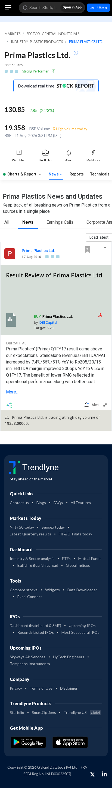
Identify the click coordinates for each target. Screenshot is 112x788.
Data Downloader (82, 589)
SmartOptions (44, 712)
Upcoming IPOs (82, 625)
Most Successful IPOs (80, 632)
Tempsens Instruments (30, 663)
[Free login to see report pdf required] (103, 315)
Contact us (19, 502)
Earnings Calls (59, 222)
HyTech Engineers (68, 656)
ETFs (66, 558)
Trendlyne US (82, 712)
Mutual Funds (89, 558)
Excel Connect (29, 596)
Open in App (72, 7)
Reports (77, 174)
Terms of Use (41, 688)
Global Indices (78, 565)
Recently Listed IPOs (35, 632)
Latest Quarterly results (30, 534)
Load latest (98, 237)
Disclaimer (68, 688)
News (54, 174)
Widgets (52, 589)
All (6, 222)
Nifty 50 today (22, 527)
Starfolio (17, 712)
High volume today (71, 129)
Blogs (41, 502)
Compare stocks (24, 589)
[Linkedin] (104, 774)
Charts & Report (21, 174)
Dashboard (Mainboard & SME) (35, 625)
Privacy (16, 688)
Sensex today (53, 527)
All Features (81, 502)
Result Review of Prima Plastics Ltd (54, 275)
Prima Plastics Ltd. (38, 250)
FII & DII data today (75, 534)
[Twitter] (92, 774)
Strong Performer (35, 71)
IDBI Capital (48, 322)
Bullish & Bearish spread (37, 565)
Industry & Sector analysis (32, 558)
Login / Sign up (98, 7)
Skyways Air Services (27, 656)
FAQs (58, 502)
